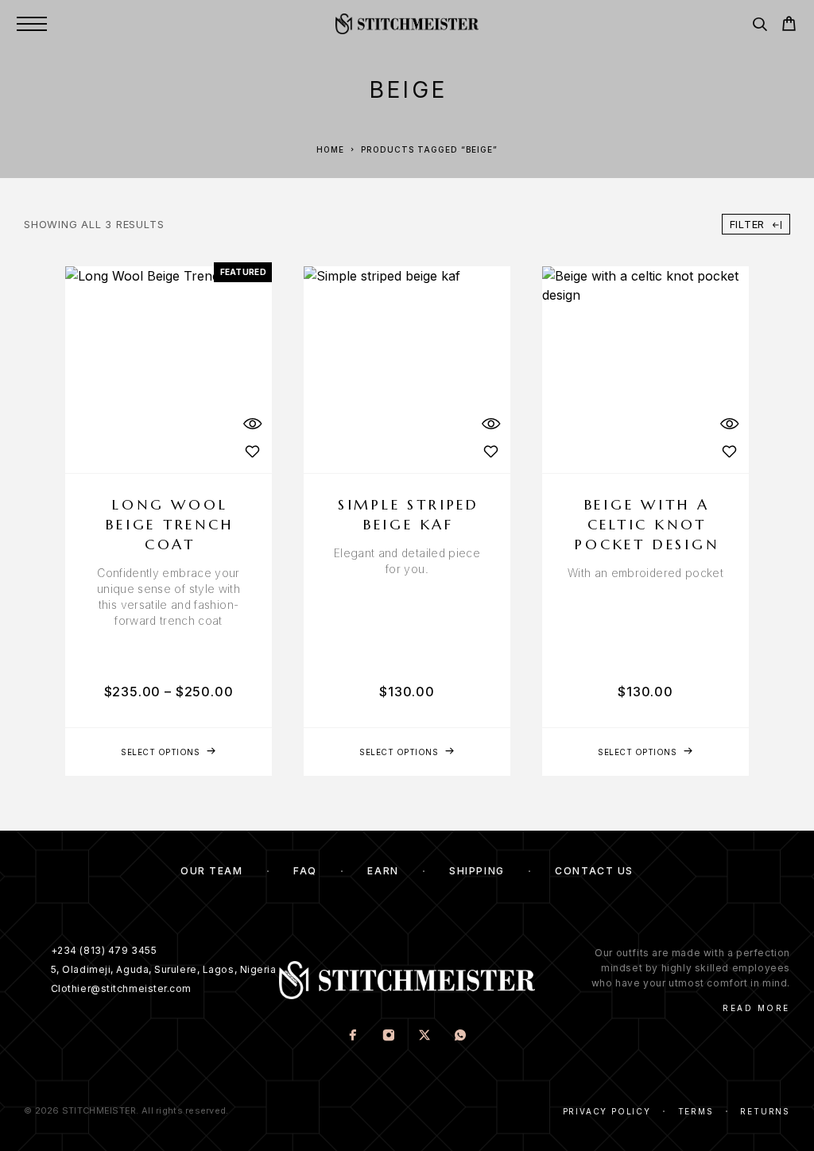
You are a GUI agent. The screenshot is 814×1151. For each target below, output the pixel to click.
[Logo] (407, 24)
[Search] (759, 27)
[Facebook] (353, 1036)
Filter (748, 224)
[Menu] (32, 24)
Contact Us (594, 871)
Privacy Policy (607, 1111)
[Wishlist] (252, 451)
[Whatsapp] (461, 1036)
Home (330, 149)
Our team (211, 871)
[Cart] (789, 26)
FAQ (305, 871)
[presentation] (168, 597)
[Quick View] (252, 423)
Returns (765, 1111)
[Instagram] (389, 1036)
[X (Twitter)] (425, 1036)
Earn (382, 871)
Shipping (476, 871)
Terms (696, 1111)
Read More (756, 1008)
